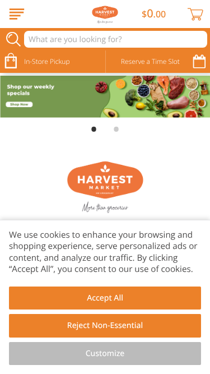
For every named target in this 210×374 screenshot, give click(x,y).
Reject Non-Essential (105, 325)
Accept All (105, 298)
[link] (105, 97)
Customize (105, 353)
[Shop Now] (17, 14)
